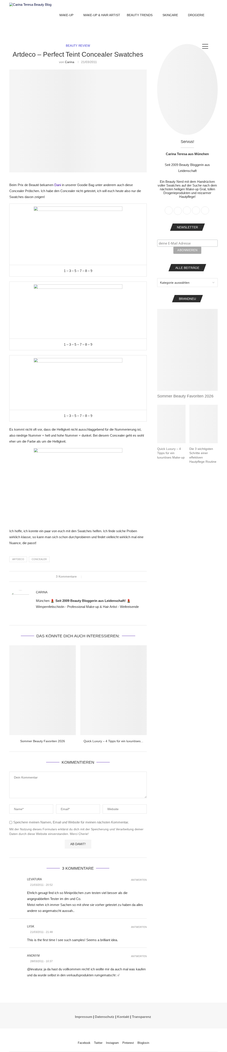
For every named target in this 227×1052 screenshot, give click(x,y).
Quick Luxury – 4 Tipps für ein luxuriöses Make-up (171, 453)
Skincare (170, 15)
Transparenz (141, 1017)
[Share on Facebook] (88, 576)
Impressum (83, 1017)
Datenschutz (104, 1017)
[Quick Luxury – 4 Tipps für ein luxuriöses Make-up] (113, 690)
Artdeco (18, 559)
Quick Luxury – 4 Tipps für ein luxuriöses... (113, 741)
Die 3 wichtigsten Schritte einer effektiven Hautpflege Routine (202, 455)
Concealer (39, 559)
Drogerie (196, 15)
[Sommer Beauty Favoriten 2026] (42, 690)
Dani (57, 185)
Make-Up (66, 15)
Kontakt (123, 1017)
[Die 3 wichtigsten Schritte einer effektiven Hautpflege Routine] (203, 424)
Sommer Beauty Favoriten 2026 (42, 741)
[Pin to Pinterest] (96, 576)
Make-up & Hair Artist (101, 15)
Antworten (139, 880)
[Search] (215, 46)
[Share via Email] (100, 576)
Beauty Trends (140, 15)
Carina (69, 62)
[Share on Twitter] (92, 576)
